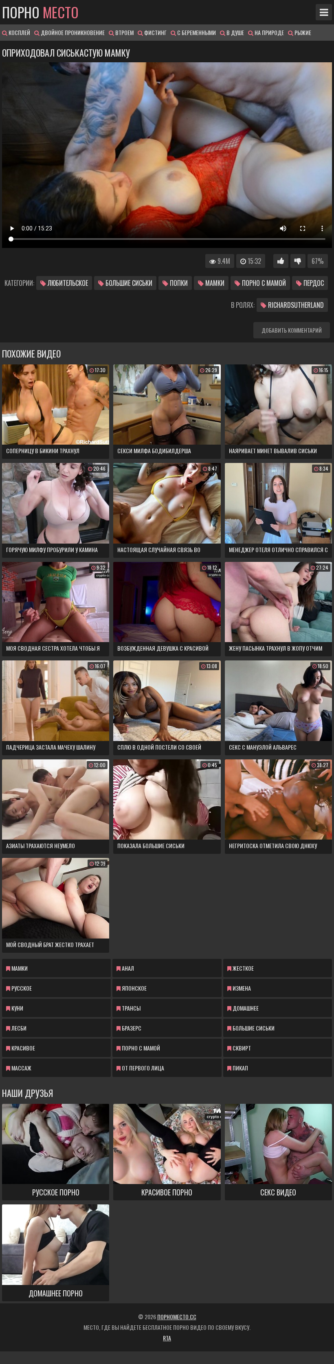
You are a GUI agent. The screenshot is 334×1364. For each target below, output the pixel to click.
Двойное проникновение (72, 32)
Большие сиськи (128, 283)
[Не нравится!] (297, 261)
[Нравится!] (280, 261)
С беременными (196, 32)
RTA (167, 1337)
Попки (178, 283)
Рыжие (302, 32)
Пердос (313, 283)
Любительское (67, 283)
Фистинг (155, 32)
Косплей (18, 32)
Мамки (214, 283)
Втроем (124, 32)
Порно (40, 12)
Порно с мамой (263, 283)
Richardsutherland (295, 305)
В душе (234, 32)
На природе (268, 32)
